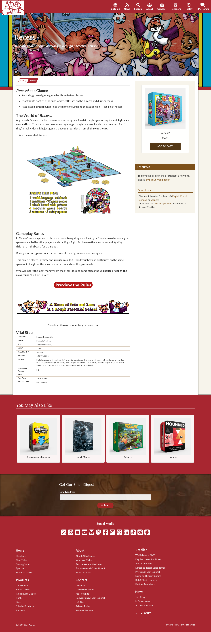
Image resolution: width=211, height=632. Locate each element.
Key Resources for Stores (148, 559)
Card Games (22, 585)
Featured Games (24, 572)
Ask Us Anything (143, 563)
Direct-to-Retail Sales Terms (150, 567)
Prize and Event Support (147, 571)
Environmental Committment (90, 568)
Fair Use (80, 602)
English (175, 196)
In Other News (142, 601)
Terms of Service (84, 610)
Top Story (140, 597)
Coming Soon (23, 564)
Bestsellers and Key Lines (89, 564)
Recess (33, 81)
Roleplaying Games (26, 593)
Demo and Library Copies (148, 575)
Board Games (23, 589)
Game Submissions (85, 589)
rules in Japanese (162, 203)
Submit (105, 505)
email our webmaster (158, 179)
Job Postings (82, 593)
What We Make (84, 560)
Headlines (21, 556)
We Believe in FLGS (145, 555)
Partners (20, 610)
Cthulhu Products (25, 606)
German (143, 200)
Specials (20, 568)
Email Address (67, 491)
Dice (18, 602)
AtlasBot (80, 585)
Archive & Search (144, 605)
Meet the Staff (83, 572)
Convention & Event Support (90, 597)
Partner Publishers (145, 584)
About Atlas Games (85, 556)
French (183, 196)
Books (19, 597)
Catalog (23, 81)
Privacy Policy (83, 606)
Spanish (154, 200)
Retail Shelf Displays (146, 580)
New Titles (21, 560)
